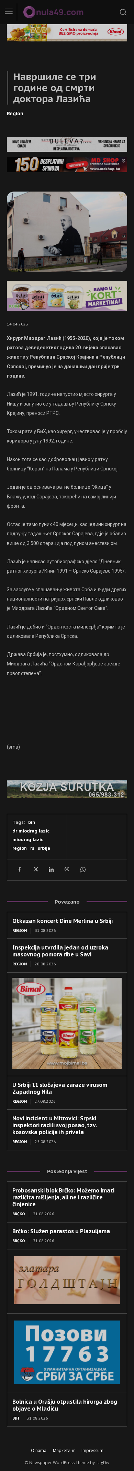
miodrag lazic (27, 839)
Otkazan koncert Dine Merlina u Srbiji (62, 920)
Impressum (92, 1450)
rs (32, 848)
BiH (15, 1418)
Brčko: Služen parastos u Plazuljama (61, 1231)
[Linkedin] (51, 870)
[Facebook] (19, 870)
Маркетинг (64, 1450)
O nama (38, 1450)
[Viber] (67, 870)
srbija (44, 848)
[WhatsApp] (82, 870)
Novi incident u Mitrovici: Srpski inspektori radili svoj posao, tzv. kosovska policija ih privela (54, 1125)
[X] (35, 870)
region (19, 848)
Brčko (18, 1213)
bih (31, 822)
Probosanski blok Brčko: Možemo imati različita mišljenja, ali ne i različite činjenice (63, 1197)
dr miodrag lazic (30, 831)
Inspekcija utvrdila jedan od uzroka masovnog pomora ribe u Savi (60, 951)
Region (15, 113)
